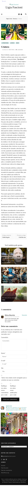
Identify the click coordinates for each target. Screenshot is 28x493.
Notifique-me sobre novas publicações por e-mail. (13, 390)
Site (2, 368)
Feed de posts (4, 468)
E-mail (3, 360)
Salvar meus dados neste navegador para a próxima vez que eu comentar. (14, 379)
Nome (3, 353)
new (7, 260)
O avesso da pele (6, 262)
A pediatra (4, 281)
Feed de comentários (6, 470)
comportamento (13, 258)
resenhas (11, 260)
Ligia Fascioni (14, 7)
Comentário (4, 337)
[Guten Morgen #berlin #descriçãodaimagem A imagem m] (14, 426)
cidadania (5, 258)
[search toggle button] (25, 14)
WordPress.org (5, 472)
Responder (24, 315)
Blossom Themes (8, 482)
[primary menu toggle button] (1, 14)
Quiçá (3, 299)
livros (3, 260)
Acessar (3, 465)
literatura (20, 258)
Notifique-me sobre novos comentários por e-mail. (4, 390)
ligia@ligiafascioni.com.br (9, 456)
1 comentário (20, 49)
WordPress (23, 482)
